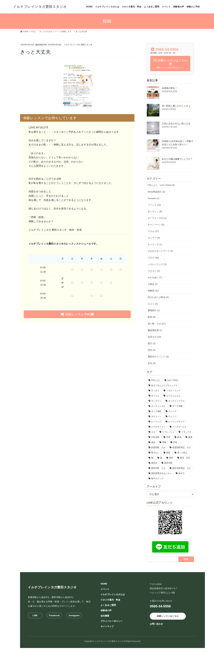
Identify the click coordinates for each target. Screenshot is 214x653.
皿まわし (155, 452)
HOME (104, 583)
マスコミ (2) (154, 271)
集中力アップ (157, 478)
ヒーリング (156, 421)
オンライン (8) (155, 211)
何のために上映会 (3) (158, 297)
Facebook (54, 615)
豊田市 (154, 463)
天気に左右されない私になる (176, 123)
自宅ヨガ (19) (154, 337)
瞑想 (168, 452)
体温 (179, 437)
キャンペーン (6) (156, 224)
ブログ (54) (153, 257)
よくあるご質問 (108, 605)
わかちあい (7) (155, 277)
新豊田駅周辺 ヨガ (181, 447)
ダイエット (156, 416)
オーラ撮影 (156, 411)
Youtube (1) (153, 198)
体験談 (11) (153, 290)
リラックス (186, 432)
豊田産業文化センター (161, 473)
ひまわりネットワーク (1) (160, 251)
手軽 (175, 442)
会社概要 (105, 615)
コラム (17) (153, 231)
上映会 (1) (153, 284)
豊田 (171, 458)
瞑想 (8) (152, 317)
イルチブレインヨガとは (113, 594)
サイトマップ (107, 626)
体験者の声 (106, 610)
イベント (105, 589)
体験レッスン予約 (77, 314)
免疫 (153, 442)
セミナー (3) (154, 238)
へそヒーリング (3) (157, 264)
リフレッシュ (168, 432)
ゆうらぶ (155, 396)
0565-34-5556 (160, 606)
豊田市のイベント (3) (158, 356)
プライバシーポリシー (112, 621)
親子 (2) (152, 343)
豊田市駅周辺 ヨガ (181, 468)
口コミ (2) (153, 304)
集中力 (181, 473)
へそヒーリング (173, 390)
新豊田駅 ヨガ (158, 447)
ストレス (172, 411)
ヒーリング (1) (155, 244)
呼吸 (164, 442)
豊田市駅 (168, 463)
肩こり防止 (182, 452)
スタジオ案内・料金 (110, 599)
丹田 (168, 437)
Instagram (74, 615)
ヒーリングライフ (176, 421)
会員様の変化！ (169, 88)
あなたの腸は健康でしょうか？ (177, 159)
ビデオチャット (158, 427)
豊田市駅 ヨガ (158, 468)
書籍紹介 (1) (154, 310)
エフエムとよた (173, 396)
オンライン (156, 401)
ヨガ (153, 432)
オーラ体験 (177, 406)
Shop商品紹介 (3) (156, 191)
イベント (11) (154, 205)
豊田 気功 (185, 458)
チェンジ (172, 416)
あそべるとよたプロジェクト (164, 385)
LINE (35, 615)
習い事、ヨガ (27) (157, 323)
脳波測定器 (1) (155, 330)
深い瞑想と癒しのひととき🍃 (176, 106)
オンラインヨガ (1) (157, 218)
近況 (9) (152, 363)
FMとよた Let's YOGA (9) (161, 185)
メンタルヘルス (179, 427)
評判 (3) (152, 350)
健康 (190, 437)
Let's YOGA (172, 380)
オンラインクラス (176, 401)
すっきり (155, 390)
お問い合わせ (156, 624)
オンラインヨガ (158, 406)
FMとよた (155, 380)
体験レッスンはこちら (168, 616)
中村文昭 (155, 437)
